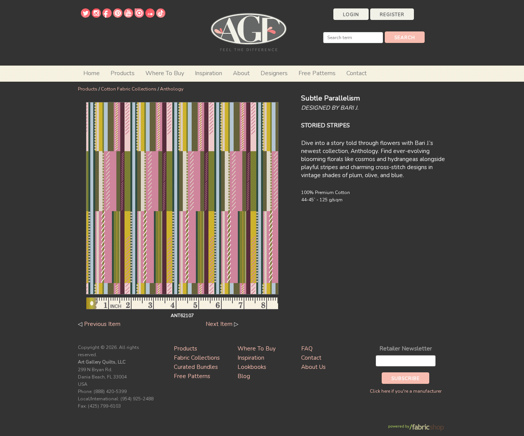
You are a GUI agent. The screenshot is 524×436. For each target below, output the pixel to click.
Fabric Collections (197, 358)
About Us (313, 367)
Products (87, 89)
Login (351, 15)
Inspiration (208, 73)
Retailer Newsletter (405, 348)
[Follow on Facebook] (107, 16)
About (241, 73)
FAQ (307, 348)
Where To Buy (256, 348)
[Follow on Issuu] (139, 16)
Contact (356, 73)
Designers (274, 73)
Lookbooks (251, 367)
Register (392, 15)
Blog (243, 376)
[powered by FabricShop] (416, 427)
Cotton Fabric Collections (129, 89)
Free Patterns (317, 73)
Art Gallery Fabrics (249, 31)
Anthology (171, 89)
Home (91, 73)
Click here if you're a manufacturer (406, 391)
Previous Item (102, 324)
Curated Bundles (196, 367)
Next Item (219, 324)
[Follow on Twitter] (85, 16)
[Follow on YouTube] (128, 16)
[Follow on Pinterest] (117, 16)
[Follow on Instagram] (96, 16)
